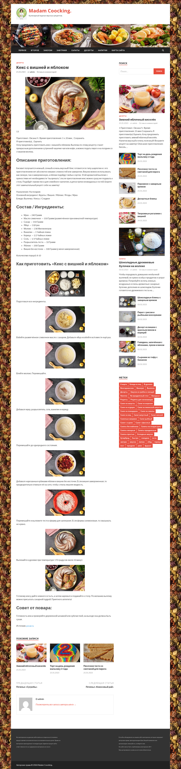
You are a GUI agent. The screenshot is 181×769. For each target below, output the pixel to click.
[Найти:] (142, 71)
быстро (135, 438)
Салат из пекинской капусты (150, 407)
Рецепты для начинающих (142, 400)
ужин (140, 446)
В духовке (148, 384)
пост (122, 446)
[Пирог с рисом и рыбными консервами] (127, 321)
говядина (145, 438)
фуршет (148, 446)
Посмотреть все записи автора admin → (56, 704)
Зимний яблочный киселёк (31, 665)
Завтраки (62, 50)
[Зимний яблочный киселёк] (31, 663)
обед (149, 442)
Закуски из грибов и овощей (142, 392)
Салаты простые (127, 434)
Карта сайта (118, 50)
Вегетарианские (127, 388)
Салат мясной (157, 415)
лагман (142, 442)
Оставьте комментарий (46, 72)
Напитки (102, 50)
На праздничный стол (139, 396)
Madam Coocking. (50, 10)
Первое (22, 50)
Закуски (48, 50)
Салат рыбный (146, 419)
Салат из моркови (145, 403)
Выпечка (150, 388)
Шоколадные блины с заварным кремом (149, 298)
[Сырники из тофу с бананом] (127, 366)
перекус (157, 442)
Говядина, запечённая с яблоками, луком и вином (151, 343)
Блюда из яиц (135, 384)
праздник (131, 446)
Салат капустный (141, 415)
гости (154, 438)
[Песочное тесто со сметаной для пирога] (98, 663)
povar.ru (30, 625)
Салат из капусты (127, 403)
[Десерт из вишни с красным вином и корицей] (127, 336)
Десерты (89, 50)
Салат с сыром (126, 423)
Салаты (75, 50)
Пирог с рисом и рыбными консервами (149, 313)
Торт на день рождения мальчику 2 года (62, 667)
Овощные (155, 396)
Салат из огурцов (127, 407)
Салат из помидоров (129, 411)
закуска (133, 442)
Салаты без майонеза (129, 426)
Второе (35, 50)
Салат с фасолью (143, 423)
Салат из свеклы (147, 411)
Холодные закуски (145, 434)
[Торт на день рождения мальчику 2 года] (65, 663)
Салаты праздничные (147, 430)
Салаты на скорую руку (151, 426)
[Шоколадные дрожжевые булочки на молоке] (142, 256)
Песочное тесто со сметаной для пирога (94, 667)
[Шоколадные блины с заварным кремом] (127, 306)
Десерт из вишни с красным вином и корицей (147, 330)
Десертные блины (147, 198)
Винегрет (140, 388)
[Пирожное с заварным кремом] (127, 193)
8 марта (123, 384)
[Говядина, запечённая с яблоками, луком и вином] (127, 351)
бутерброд (124, 438)
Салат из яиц (125, 415)
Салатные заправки (128, 419)
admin (32, 72)
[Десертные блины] (127, 208)
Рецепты (124, 400)
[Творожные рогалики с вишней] (127, 222)
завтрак (123, 442)
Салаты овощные (127, 430)
